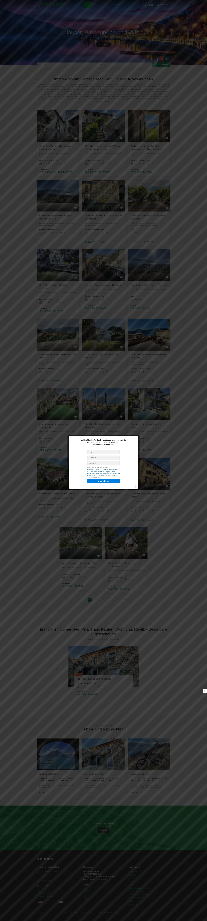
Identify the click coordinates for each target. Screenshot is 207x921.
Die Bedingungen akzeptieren (98, 467)
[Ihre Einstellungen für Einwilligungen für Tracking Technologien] (205, 691)
